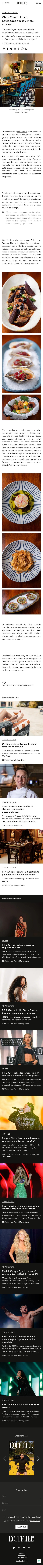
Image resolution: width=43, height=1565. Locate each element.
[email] (4, 49)
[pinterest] (11, 49)
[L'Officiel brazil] (21, 3)
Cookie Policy (21, 1561)
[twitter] (18, 49)
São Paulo (32, 159)
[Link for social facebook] (19, 1548)
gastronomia (21, 131)
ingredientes (7, 152)
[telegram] (26, 49)
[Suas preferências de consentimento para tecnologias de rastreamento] (39, 1561)
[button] (38, 1458)
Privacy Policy (35, 1521)
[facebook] (7, 49)
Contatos (21, 1554)
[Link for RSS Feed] (29, 1548)
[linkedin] (15, 49)
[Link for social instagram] (24, 1548)
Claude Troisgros (24, 685)
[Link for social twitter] (14, 1548)
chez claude (8, 685)
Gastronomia (10, 12)
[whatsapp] (22, 49)
